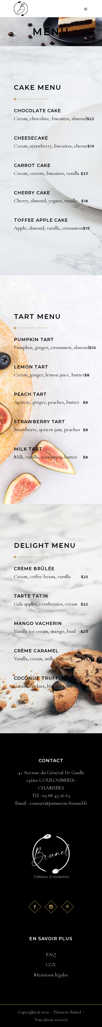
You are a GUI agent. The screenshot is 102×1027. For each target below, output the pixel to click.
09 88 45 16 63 (56, 795)
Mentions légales (51, 975)
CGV (51, 965)
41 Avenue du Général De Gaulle (51, 773)
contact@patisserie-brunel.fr (58, 803)
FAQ (51, 955)
